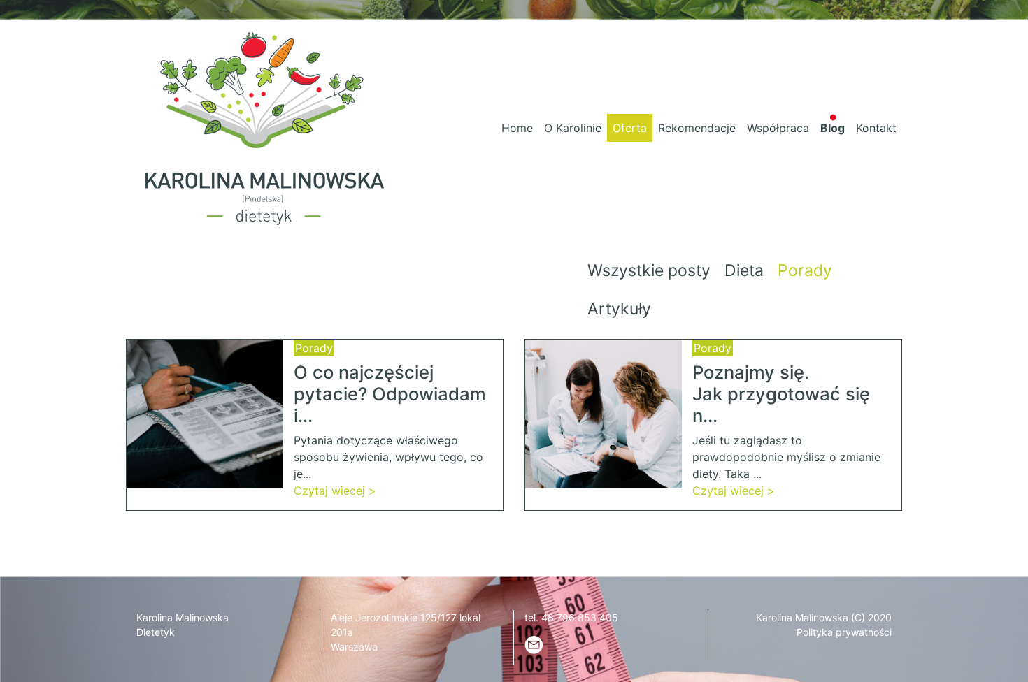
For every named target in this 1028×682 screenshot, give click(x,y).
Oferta (630, 128)
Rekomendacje (697, 128)
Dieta (744, 270)
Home (517, 128)
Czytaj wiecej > (335, 491)
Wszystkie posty (649, 270)
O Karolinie (572, 128)
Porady (805, 270)
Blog (832, 128)
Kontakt (876, 128)
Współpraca (778, 128)
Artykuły (619, 309)
